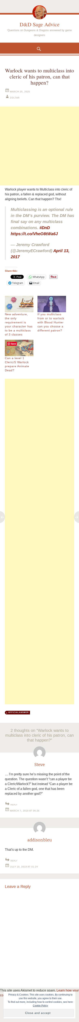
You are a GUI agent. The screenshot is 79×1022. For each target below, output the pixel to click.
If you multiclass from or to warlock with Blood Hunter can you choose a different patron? (50, 322)
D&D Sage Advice (40, 24)
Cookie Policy (40, 1005)
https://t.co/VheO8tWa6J (34, 234)
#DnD (45, 227)
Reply (14, 805)
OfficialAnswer (18, 712)
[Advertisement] (39, 146)
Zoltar (15, 97)
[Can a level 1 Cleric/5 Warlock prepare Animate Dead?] (19, 348)
